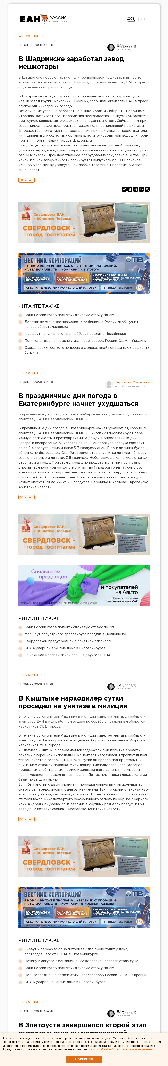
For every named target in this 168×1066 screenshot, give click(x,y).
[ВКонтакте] (124, 189)
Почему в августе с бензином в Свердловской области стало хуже (81, 961)
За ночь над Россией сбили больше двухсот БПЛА (68, 655)
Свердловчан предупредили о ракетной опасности (68, 641)
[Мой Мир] (141, 189)
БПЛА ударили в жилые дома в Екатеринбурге (65, 648)
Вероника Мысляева (132, 382)
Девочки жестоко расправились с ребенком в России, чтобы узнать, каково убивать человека (83, 324)
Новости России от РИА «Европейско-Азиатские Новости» (34, 19)
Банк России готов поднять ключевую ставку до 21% (70, 315)
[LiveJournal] (147, 189)
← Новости (28, 36)
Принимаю (84, 1059)
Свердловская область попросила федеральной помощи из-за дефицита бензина (87, 350)
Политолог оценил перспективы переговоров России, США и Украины (86, 340)
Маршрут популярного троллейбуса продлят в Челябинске (75, 333)
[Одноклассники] (129, 189)
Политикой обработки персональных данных (120, 1049)
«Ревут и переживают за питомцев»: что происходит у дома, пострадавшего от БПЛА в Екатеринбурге (76, 952)
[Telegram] (135, 189)
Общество (26, 180)
